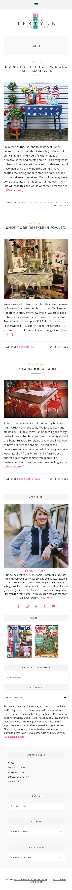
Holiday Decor (48, 203)
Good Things (26, 347)
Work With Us (16, 772)
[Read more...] (14, 190)
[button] (36, 4)
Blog (11, 763)
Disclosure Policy (18, 777)
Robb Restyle (36, 21)
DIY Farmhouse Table (36, 369)
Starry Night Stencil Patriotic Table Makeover (36, 69)
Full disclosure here (14, 736)
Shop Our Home (17, 767)
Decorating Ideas (29, 479)
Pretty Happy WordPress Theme (30, 879)
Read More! (46, 597)
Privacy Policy (16, 781)
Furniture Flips (29, 203)
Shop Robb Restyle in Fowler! (36, 228)
